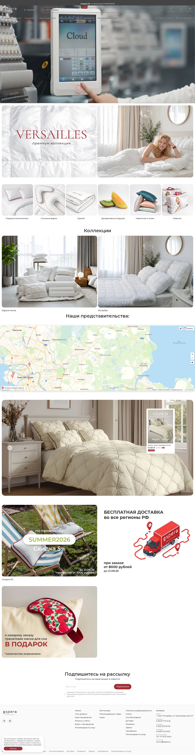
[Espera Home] (49, 271)
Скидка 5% (7, 579)
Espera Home (9, 310)
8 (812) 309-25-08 (163, 726)
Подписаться (122, 687)
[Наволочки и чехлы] (145, 200)
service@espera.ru (163, 742)
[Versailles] (145, 271)
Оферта (129, 728)
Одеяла (81, 218)
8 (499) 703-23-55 (163, 731)
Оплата (129, 714)
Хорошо (13, 749)
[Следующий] (185, 447)
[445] (145, 141)
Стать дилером (30, 18)
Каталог (31, 10)
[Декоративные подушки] (113, 200)
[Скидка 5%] (49, 540)
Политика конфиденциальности (139, 711)
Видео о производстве (85, 18)
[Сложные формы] (49, 200)
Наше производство (47, 18)
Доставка (129, 721)
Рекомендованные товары (110, 714)
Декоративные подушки (113, 218)
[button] (171, 9)
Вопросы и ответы (65, 18)
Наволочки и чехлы (145, 218)
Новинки (177, 218)
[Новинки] (177, 200)
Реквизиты (130, 724)
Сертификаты (131, 731)
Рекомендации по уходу (108, 18)
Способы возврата (133, 717)
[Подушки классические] (17, 200)
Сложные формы (49, 218)
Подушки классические (17, 218)
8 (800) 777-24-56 (163, 721)
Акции (102, 717)
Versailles (103, 310)
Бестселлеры (105, 711)
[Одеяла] (81, 200)
